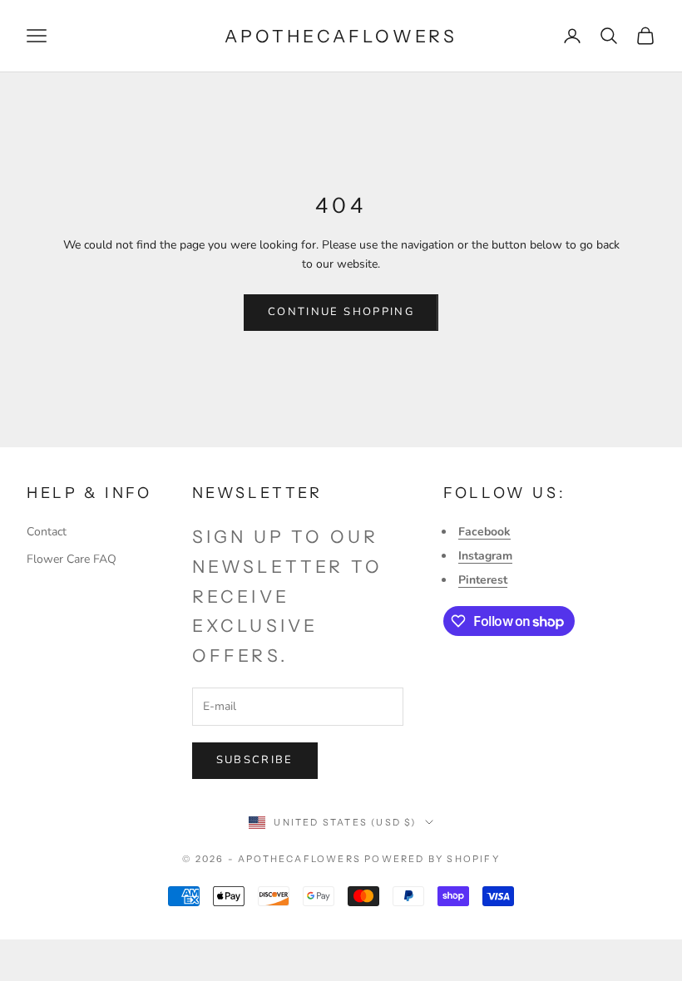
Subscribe (255, 759)
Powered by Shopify (432, 859)
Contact (47, 532)
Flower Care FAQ (71, 559)
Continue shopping (341, 311)
